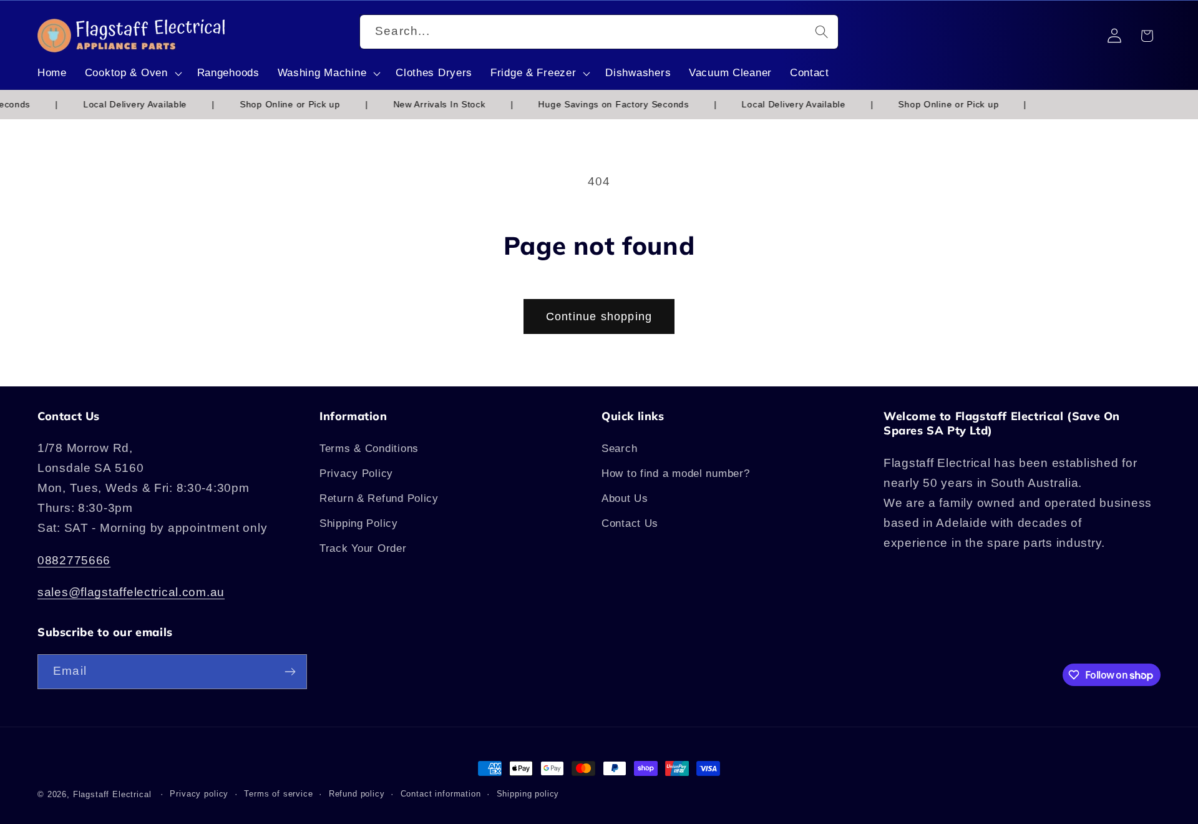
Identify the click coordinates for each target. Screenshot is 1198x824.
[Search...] (821, 31)
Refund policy (357, 793)
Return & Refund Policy (379, 498)
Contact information (441, 793)
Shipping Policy (358, 523)
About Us (624, 498)
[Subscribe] (289, 671)
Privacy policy (199, 793)
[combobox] (599, 32)
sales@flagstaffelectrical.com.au (131, 592)
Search (619, 448)
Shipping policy (528, 793)
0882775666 (73, 560)
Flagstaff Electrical (112, 794)
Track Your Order (363, 548)
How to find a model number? (675, 473)
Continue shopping (599, 316)
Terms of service (278, 793)
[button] (131, 73)
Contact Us (629, 523)
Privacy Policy (356, 473)
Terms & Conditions (369, 448)
